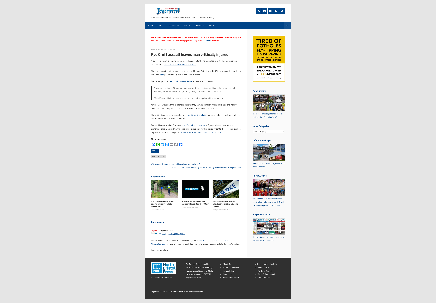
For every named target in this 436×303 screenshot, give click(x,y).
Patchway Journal (265, 271)
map (162, 75)
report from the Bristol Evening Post (180, 64)
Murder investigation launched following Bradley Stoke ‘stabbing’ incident (225, 204)
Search (209, 40)
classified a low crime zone (193, 125)
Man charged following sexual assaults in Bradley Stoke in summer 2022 (162, 204)
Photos (187, 25)
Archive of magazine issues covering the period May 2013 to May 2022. (269, 239)
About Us (226, 264)
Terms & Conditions (231, 267)
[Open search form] (287, 25)
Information (174, 25)
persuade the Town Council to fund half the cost (201, 132)
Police (154, 151)
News (161, 25)
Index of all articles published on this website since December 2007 (267, 115)
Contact (212, 25)
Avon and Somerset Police (181, 81)
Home (150, 25)
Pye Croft (161, 156)
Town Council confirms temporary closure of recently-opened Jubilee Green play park (206, 167)
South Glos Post (264, 277)
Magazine (199, 25)
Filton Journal (263, 267)
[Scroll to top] (432, 299)
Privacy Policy (228, 271)
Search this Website (231, 277)
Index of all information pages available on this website (268, 165)
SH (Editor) (173, 49)
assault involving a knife (196, 115)
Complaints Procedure (163, 277)
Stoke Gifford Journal (266, 274)
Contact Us (227, 274)
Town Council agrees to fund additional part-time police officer (177, 164)
